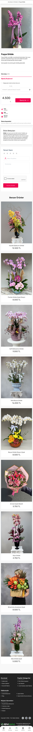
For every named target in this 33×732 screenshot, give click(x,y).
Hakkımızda (4, 681)
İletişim (3, 710)
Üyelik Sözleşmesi (6, 693)
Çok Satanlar (21, 683)
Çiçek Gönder (20, 693)
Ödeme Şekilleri (5, 683)
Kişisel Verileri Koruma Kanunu (24, 696)
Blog (3, 696)
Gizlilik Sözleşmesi (6, 708)
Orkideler (16, 2)
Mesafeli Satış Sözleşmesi (8, 703)
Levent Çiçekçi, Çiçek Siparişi (25, 685)
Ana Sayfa (10, 2)
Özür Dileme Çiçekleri (23, 681)
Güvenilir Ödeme (6, 685)
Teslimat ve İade (6, 706)
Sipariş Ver (23, 100)
